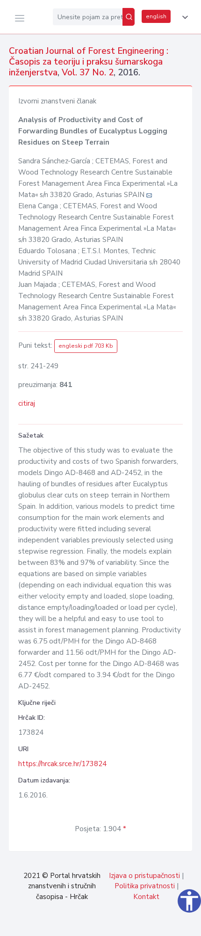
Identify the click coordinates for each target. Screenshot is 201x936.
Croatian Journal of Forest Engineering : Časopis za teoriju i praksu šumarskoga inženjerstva (88, 62)
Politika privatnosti (145, 886)
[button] (183, 17)
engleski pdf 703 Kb (85, 346)
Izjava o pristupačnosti (144, 875)
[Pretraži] (128, 17)
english (156, 16)
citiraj (26, 403)
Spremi (131, 924)
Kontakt (146, 896)
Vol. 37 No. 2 (88, 72)
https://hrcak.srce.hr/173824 (62, 763)
